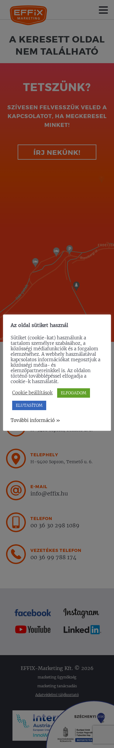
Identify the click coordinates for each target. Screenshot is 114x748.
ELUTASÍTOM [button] (29, 405)
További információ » (35, 420)
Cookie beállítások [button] (32, 393)
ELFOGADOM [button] (73, 393)
